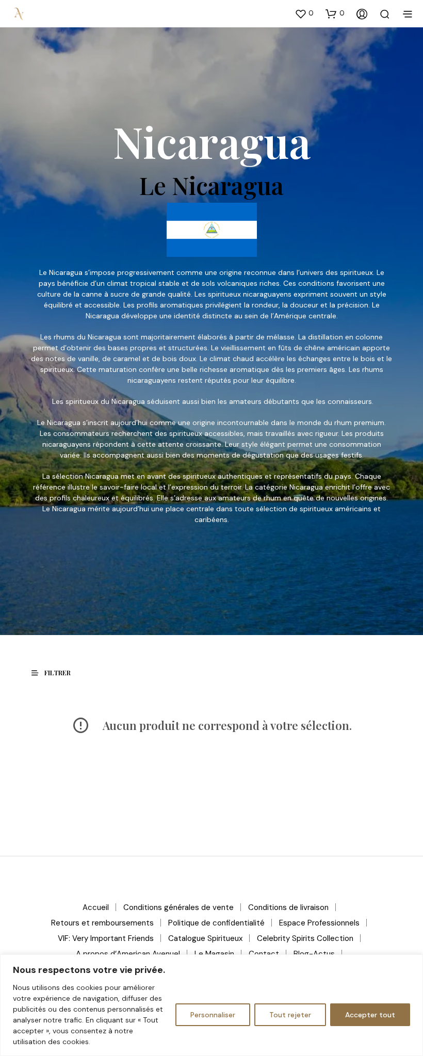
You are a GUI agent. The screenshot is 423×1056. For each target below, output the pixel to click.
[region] (211, 1005)
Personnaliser (212, 1014)
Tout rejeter (290, 1014)
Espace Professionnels (319, 923)
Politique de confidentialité (216, 923)
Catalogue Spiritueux (205, 938)
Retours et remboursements (102, 923)
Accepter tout (370, 1014)
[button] (304, 13)
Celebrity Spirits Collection (305, 938)
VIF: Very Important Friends (106, 938)
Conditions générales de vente (178, 907)
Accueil (96, 907)
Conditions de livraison (288, 907)
